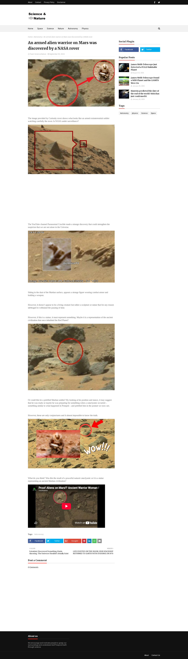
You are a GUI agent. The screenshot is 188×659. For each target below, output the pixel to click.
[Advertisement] (110, 15)
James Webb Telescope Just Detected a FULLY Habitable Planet (144, 67)
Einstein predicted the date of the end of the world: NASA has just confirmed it (145, 93)
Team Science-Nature (38, 54)
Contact (38, 2)
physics (135, 113)
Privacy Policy (49, 2)
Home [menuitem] (30, 28)
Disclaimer (61, 2)
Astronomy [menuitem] (73, 28)
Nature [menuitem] (61, 28)
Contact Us (156, 655)
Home (30, 37)
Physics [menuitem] (85, 28)
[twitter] (158, 2)
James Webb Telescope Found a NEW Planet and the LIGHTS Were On (145, 80)
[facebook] (154, 2)
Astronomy (38, 37)
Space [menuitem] (40, 28)
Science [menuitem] (50, 28)
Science (144, 113)
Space (153, 113)
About (30, 2)
